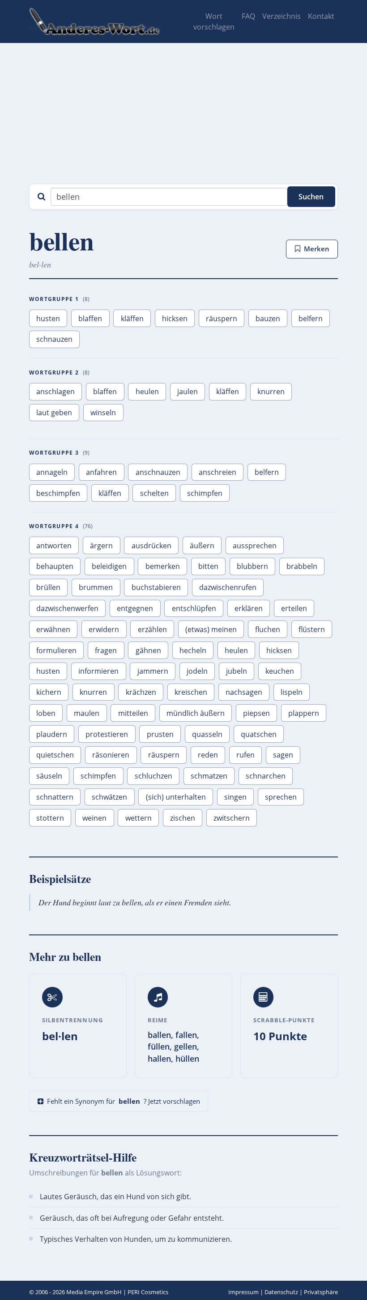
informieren (98, 671)
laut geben (54, 413)
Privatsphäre (321, 1292)
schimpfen (204, 493)
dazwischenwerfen (67, 608)
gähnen (148, 650)
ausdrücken (151, 546)
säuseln (49, 776)
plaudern (51, 734)
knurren (271, 391)
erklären (249, 608)
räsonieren (110, 755)
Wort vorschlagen (214, 21)
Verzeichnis (281, 16)
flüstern (312, 629)
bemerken (162, 566)
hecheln (192, 650)
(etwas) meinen (211, 629)
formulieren (56, 650)
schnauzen (54, 339)
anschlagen (55, 391)
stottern (50, 818)
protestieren (106, 734)
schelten (154, 493)
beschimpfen (58, 493)
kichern (48, 692)
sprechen (281, 797)
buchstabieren (156, 587)
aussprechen (255, 546)
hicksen (175, 318)
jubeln (236, 671)
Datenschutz (281, 1292)
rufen (245, 755)
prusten (160, 734)
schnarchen (266, 776)
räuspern (221, 318)
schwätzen (109, 797)
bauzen (268, 318)
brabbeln (301, 566)
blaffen (90, 318)
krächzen (141, 692)
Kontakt (321, 16)
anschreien (217, 472)
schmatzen (209, 776)
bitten (208, 566)
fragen (106, 650)
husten (48, 318)
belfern (311, 318)
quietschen (55, 755)
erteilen (294, 608)
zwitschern (231, 818)
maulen (86, 713)
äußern (202, 546)
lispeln (292, 692)
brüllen (48, 587)
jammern (152, 671)
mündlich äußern (195, 713)
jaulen (187, 391)
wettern (138, 818)
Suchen (311, 197)
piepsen (256, 713)
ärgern (101, 546)
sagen (283, 755)
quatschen (259, 734)
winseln (103, 413)
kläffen (132, 318)
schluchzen (153, 776)
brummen (96, 587)
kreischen (191, 692)
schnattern (54, 797)
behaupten (54, 566)
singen (235, 797)
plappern (303, 713)
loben (45, 713)
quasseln (207, 734)
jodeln (197, 671)
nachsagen (244, 692)
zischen (182, 818)
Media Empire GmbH (94, 1292)
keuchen (279, 671)
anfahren (101, 472)
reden (208, 755)
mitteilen (133, 713)
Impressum (243, 1292)
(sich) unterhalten (176, 797)
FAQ (248, 16)
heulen (147, 391)
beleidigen (109, 566)
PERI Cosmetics (148, 1292)
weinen (94, 818)
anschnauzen (158, 472)
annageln (52, 472)
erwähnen (53, 629)
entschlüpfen (194, 608)
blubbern (252, 566)
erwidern (104, 629)
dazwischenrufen (227, 587)
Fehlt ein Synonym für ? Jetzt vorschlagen (123, 1101)
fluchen (267, 629)
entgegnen (135, 608)
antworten (54, 546)
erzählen (152, 629)
